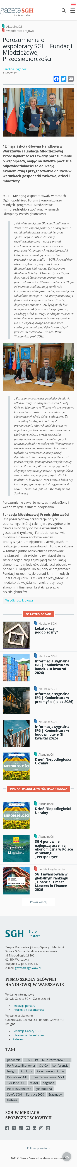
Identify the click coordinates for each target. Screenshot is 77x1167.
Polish (73, 4)
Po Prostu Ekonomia (21, 1066)
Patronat (19, 1039)
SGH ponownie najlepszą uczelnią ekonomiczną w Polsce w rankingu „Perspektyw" (54, 849)
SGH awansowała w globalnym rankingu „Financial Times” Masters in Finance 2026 (51, 882)
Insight (12, 1071)
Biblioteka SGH (17, 1077)
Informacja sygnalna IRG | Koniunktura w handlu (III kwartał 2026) (52, 667)
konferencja (60, 1066)
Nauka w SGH (47, 624)
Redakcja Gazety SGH (27, 1031)
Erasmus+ (55, 1094)
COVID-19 (31, 1060)
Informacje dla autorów (28, 1010)
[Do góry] (66, 1156)
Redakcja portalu (24, 1006)
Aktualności (14, 27)
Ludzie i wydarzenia (51, 869)
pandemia (13, 1060)
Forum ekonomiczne (50, 1071)
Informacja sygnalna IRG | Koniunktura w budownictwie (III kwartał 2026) (52, 732)
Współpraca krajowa (20, 31)
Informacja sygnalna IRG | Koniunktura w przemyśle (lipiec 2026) (54, 697)
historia (12, 1100)
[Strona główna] (17, 10)
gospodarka (43, 1089)
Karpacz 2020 (35, 1094)
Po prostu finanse (19, 1089)
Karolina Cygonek (15, 69)
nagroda (48, 1083)
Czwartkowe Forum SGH (48, 1077)
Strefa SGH (14, 1094)
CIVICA (43, 1066)
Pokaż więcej (38, 902)
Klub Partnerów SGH (56, 1060)
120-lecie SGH (16, 1083)
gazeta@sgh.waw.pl (28, 968)
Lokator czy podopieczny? (46, 630)
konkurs (26, 1071)
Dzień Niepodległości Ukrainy (53, 761)
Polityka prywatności (39, 1148)
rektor (34, 1083)
